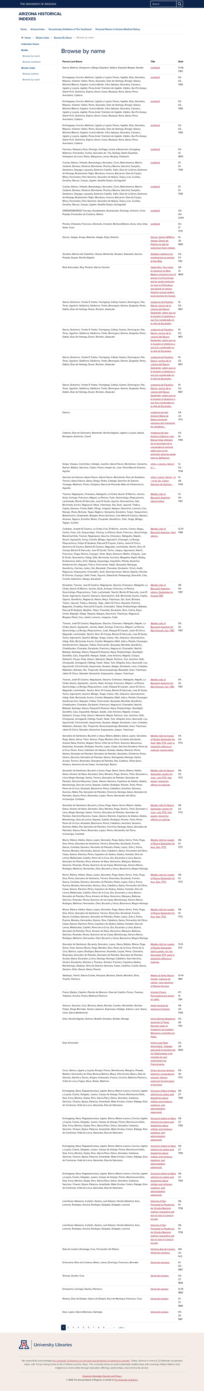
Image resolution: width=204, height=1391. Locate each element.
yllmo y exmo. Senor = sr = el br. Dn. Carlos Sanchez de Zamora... (163, 481)
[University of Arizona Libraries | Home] (45, 1344)
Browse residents (31, 61)
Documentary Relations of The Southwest (70, 29)
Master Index (42, 37)
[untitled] (155, 67)
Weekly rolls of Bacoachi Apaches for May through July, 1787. (162, 627)
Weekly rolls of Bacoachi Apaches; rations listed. (160, 498)
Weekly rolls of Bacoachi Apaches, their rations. (163, 532)
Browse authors (31, 73)
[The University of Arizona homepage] (38, 4)
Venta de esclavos (160, 1262)
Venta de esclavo (159, 1289)
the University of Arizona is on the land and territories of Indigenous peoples (91, 1360)
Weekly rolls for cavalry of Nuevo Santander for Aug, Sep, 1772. (163, 844)
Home (23, 29)
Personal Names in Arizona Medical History (117, 29)
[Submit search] (180, 4)
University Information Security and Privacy (102, 1376)
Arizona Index (37, 29)
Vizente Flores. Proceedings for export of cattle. (162, 996)
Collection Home (30, 44)
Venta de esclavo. (160, 1275)
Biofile (24, 50)
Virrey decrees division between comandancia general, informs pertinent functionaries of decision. (162, 1077)
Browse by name (31, 56)
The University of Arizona (126, 1380)
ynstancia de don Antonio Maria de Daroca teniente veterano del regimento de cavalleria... (163, 419)
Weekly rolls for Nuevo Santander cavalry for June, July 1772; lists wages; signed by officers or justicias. (162, 777)
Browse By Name (63, 37)
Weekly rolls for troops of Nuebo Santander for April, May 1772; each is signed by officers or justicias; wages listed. (163, 743)
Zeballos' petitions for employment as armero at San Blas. (162, 258)
